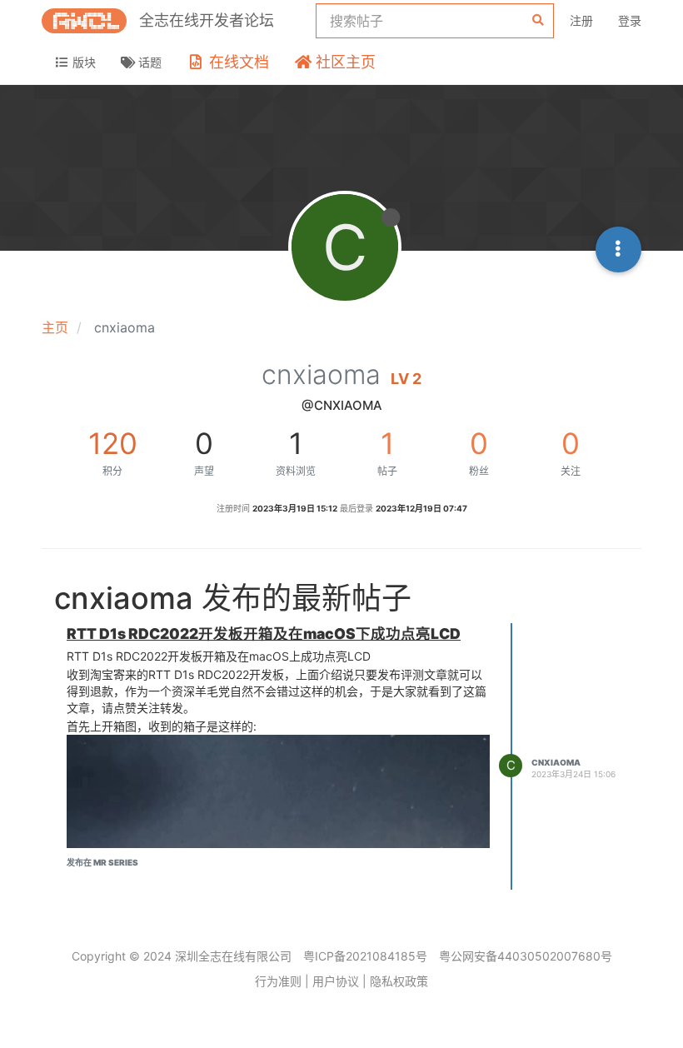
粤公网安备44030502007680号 (525, 956)
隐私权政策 (399, 981)
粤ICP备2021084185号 (365, 956)
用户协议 (335, 981)
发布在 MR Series (102, 862)
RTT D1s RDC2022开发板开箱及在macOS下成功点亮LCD (264, 633)
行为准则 (278, 981)
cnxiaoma (556, 762)
